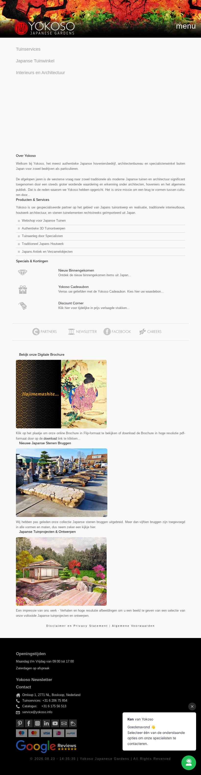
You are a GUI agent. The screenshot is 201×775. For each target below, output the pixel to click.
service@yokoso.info (37, 712)
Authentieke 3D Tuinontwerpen (43, 228)
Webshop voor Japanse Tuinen (44, 220)
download (50, 438)
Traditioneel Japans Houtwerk (43, 244)
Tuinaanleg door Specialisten (42, 236)
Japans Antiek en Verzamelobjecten (47, 251)
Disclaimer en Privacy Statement (77, 625)
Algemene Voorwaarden (133, 625)
